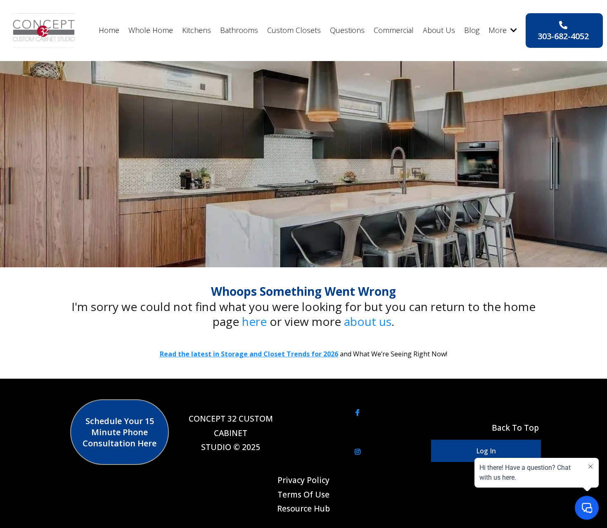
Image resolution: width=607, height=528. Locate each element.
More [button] (498, 30)
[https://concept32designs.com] (44, 30)
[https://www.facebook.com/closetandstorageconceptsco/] (357, 412)
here (256, 321)
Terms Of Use (303, 494)
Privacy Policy (303, 480)
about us (367, 321)
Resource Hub (303, 508)
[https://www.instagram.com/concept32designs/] (357, 452)
